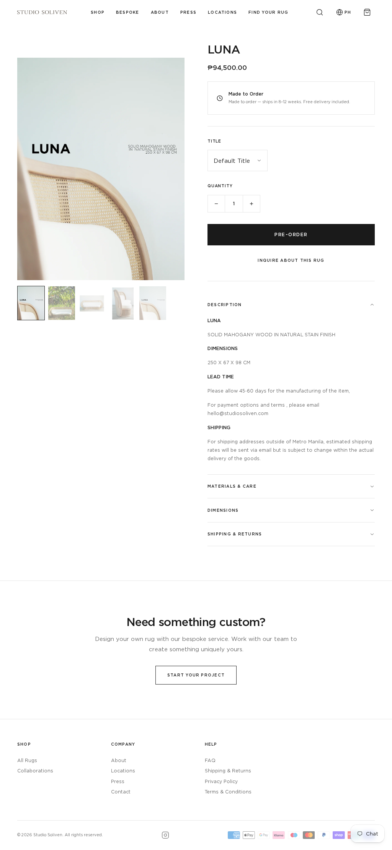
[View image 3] (92, 303)
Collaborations (35, 770)
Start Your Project (196, 675)
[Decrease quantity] (216, 203)
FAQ (210, 760)
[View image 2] (61, 303)
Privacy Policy (221, 781)
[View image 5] (153, 303)
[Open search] (319, 12)
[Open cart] (367, 12)
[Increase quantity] (251, 203)
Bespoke (127, 12)
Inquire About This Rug (291, 260)
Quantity (220, 185)
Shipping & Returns (228, 770)
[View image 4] (122, 303)
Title (214, 141)
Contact (121, 791)
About (160, 12)
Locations (222, 12)
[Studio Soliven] (42, 12)
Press (188, 12)
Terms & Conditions (228, 791)
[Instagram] (165, 835)
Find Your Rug (268, 12)
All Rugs (27, 760)
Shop (98, 12)
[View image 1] (31, 303)
